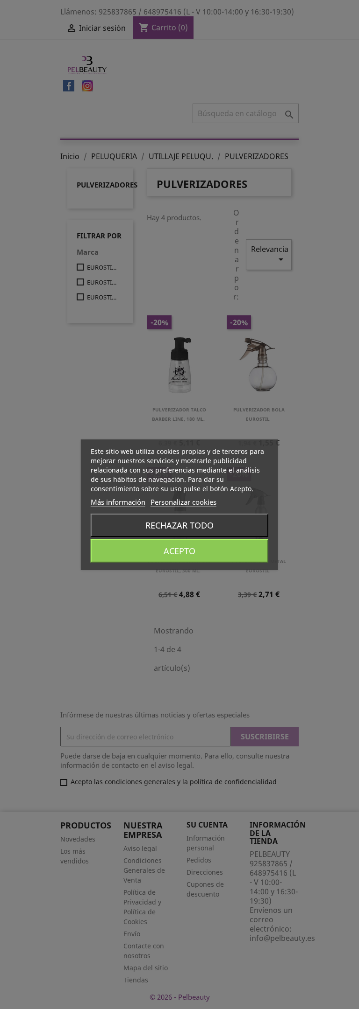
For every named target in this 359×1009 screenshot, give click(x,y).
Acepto (179, 551)
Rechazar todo (179, 525)
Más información (118, 502)
